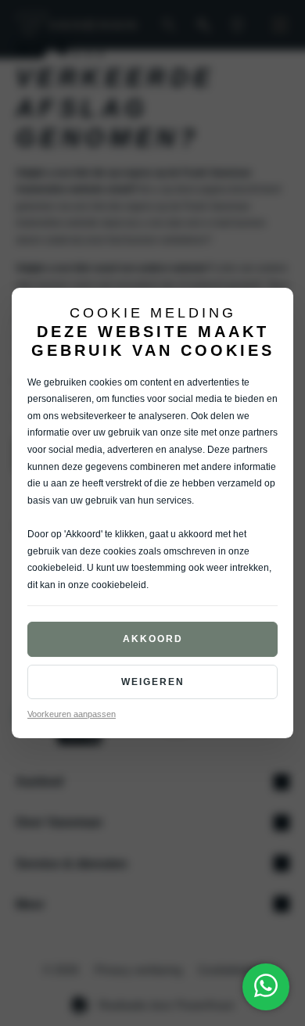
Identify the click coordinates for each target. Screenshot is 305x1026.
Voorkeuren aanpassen (71, 714)
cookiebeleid (54, 567)
